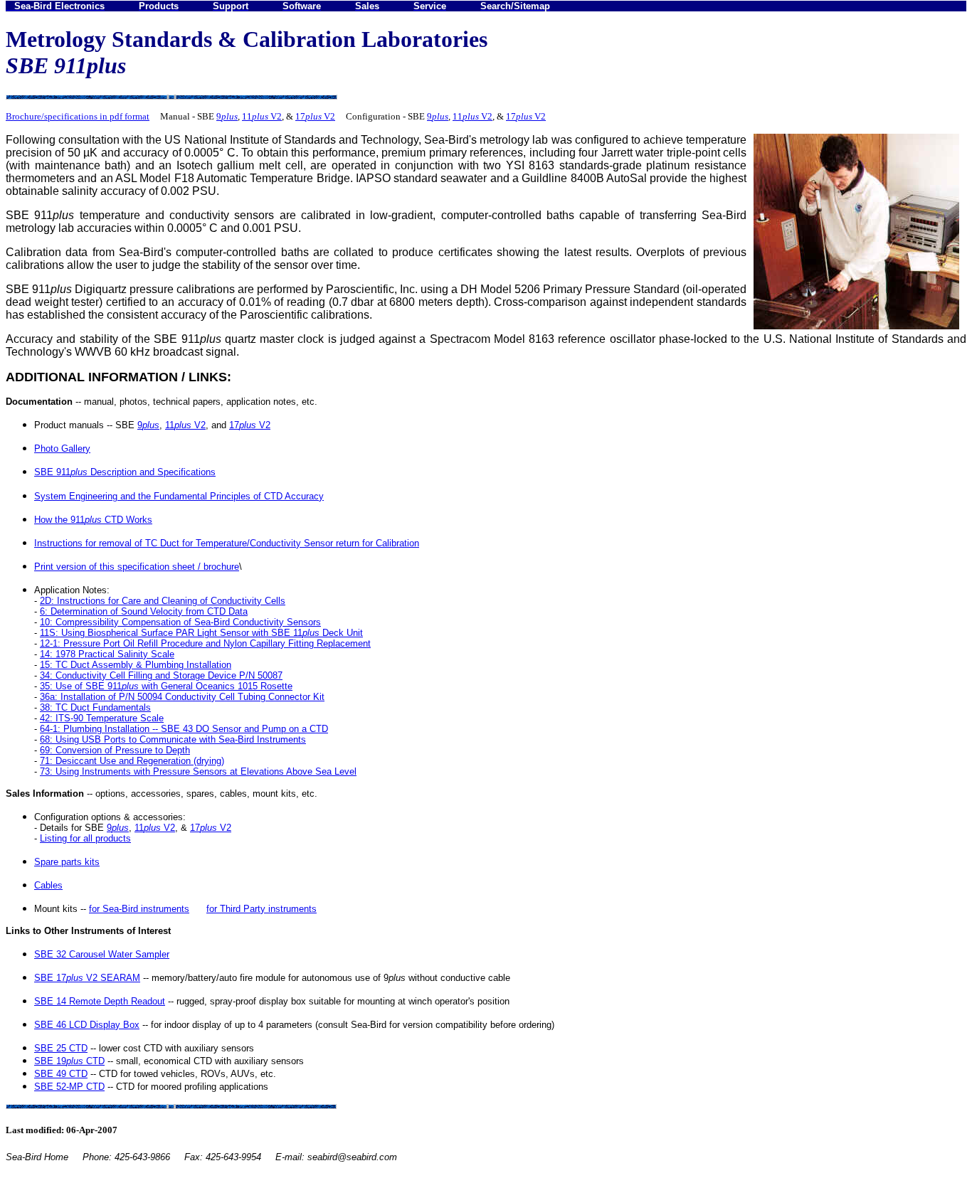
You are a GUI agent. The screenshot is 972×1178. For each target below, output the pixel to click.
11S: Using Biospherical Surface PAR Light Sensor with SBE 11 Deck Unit (201, 632)
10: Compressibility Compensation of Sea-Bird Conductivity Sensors (180, 622)
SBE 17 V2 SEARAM (87, 977)
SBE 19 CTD (69, 1061)
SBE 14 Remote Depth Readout (99, 1001)
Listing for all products (85, 838)
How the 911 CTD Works (93, 519)
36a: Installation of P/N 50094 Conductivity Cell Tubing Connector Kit (182, 696)
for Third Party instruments (261, 908)
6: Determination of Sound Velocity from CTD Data (144, 611)
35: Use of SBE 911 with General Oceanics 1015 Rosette (166, 686)
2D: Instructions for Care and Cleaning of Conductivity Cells (162, 600)
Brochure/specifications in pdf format (77, 116)
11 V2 (262, 116)
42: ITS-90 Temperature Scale (102, 718)
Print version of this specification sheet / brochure (136, 566)
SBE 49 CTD (61, 1073)
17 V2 (315, 116)
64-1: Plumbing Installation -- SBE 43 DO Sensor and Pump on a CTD (184, 728)
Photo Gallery (62, 448)
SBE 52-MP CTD (69, 1086)
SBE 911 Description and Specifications (125, 472)
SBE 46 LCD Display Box (86, 1024)
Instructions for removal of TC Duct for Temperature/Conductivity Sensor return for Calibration (226, 543)
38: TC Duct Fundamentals (95, 707)
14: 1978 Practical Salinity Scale (107, 654)
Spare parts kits (67, 861)
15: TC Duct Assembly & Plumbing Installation (135, 664)
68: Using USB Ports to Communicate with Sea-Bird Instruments (173, 739)
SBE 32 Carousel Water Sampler (101, 954)
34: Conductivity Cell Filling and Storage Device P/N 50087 (161, 675)
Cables (48, 885)
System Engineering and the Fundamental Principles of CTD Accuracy (179, 496)
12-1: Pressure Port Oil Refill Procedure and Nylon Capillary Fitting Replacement (205, 643)
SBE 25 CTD (61, 1048)
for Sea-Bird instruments (139, 908)
